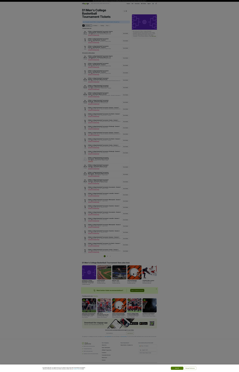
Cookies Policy (76, 368)
